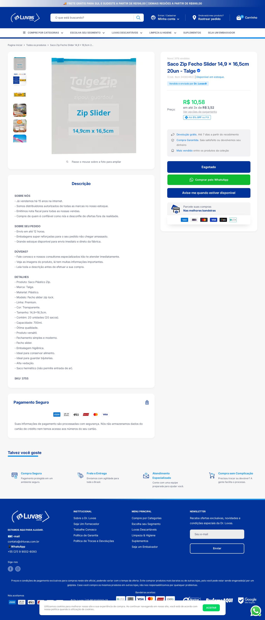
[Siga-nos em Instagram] (18, 569)
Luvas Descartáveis (125, 32)
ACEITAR (211, 607)
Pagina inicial (15, 45)
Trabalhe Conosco (85, 529)
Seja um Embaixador (221, 32)
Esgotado (209, 167)
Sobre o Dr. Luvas (85, 518)
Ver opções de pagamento (200, 111)
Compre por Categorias (43, 32)
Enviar (217, 548)
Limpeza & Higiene (160, 32)
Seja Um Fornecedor (86, 523)
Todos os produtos (36, 45)
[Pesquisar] (138, 18)
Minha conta (167, 19)
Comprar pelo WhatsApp (211, 179)
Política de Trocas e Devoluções (94, 541)
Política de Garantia (86, 535)
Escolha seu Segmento (85, 32)
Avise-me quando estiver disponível (208, 193)
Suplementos (192, 32)
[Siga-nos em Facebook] (10, 569)
